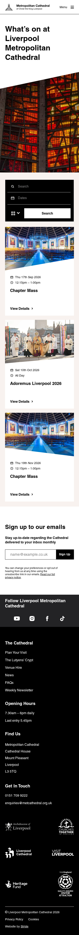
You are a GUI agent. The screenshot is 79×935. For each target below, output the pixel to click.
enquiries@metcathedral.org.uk (28, 803)
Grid (13, 213)
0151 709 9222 (16, 795)
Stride (24, 926)
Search (47, 213)
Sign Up (64, 554)
